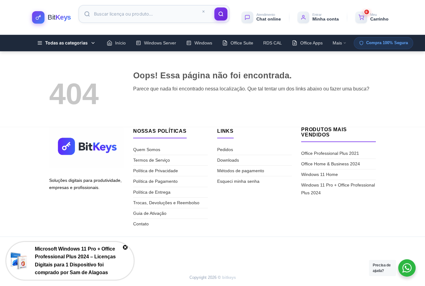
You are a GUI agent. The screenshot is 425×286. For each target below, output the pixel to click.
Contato (141, 223)
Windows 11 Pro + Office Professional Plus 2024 (338, 188)
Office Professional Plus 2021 (330, 153)
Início (120, 42)
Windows (203, 42)
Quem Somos (146, 149)
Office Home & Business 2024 (330, 163)
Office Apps (311, 42)
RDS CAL (272, 42)
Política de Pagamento (155, 181)
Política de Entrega (151, 192)
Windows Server (160, 42)
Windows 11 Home (319, 174)
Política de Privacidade (155, 170)
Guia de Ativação (149, 213)
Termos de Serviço (151, 160)
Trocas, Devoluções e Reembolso (166, 202)
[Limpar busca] (203, 12)
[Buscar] (220, 14)
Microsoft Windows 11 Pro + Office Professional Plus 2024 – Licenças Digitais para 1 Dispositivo (75, 256)
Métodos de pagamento (240, 170)
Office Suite (242, 42)
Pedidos (225, 149)
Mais (337, 42)
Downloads (228, 160)
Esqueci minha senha (238, 181)
